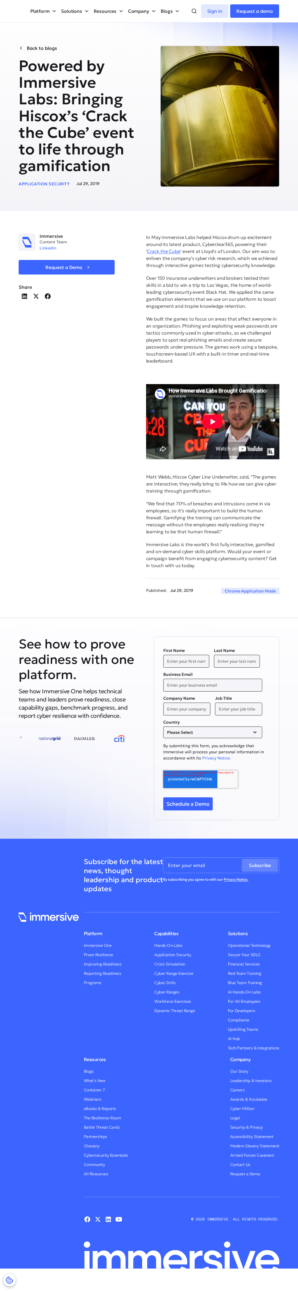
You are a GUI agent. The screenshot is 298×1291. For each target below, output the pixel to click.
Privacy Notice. (216, 758)
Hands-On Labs (168, 945)
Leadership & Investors (251, 1080)
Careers (237, 1090)
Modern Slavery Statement (254, 1145)
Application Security (172, 954)
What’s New (95, 1080)
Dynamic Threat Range (174, 1010)
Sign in (214, 11)
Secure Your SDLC (244, 954)
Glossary (92, 1145)
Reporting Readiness (102, 973)
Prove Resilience (98, 954)
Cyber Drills (164, 982)
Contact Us (240, 1164)
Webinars (92, 1099)
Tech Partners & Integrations (253, 1048)
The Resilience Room (102, 1118)
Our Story (239, 1071)
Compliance (238, 1020)
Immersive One (98, 945)
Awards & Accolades (248, 1099)
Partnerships (95, 1136)
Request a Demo (245, 1173)
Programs (93, 982)
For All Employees (244, 1001)
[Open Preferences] (9, 1280)
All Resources (96, 1173)
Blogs (89, 1071)
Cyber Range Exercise (173, 973)
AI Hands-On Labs (244, 992)
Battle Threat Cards (102, 1127)
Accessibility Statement (252, 1136)
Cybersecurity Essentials (106, 1155)
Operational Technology (249, 945)
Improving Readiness (103, 964)
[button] (43, 11)
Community (94, 1164)
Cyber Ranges (166, 992)
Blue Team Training (245, 982)
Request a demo (254, 11)
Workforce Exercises (172, 1001)
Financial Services (244, 964)
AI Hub (234, 1038)
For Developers (241, 1010)
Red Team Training (244, 973)
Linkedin (48, 248)
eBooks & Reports (100, 1108)
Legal (235, 1118)
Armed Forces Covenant (252, 1155)
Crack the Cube (163, 251)
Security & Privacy (246, 1127)
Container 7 (94, 1090)
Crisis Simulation (169, 964)
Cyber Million (242, 1108)
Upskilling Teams (243, 1029)
